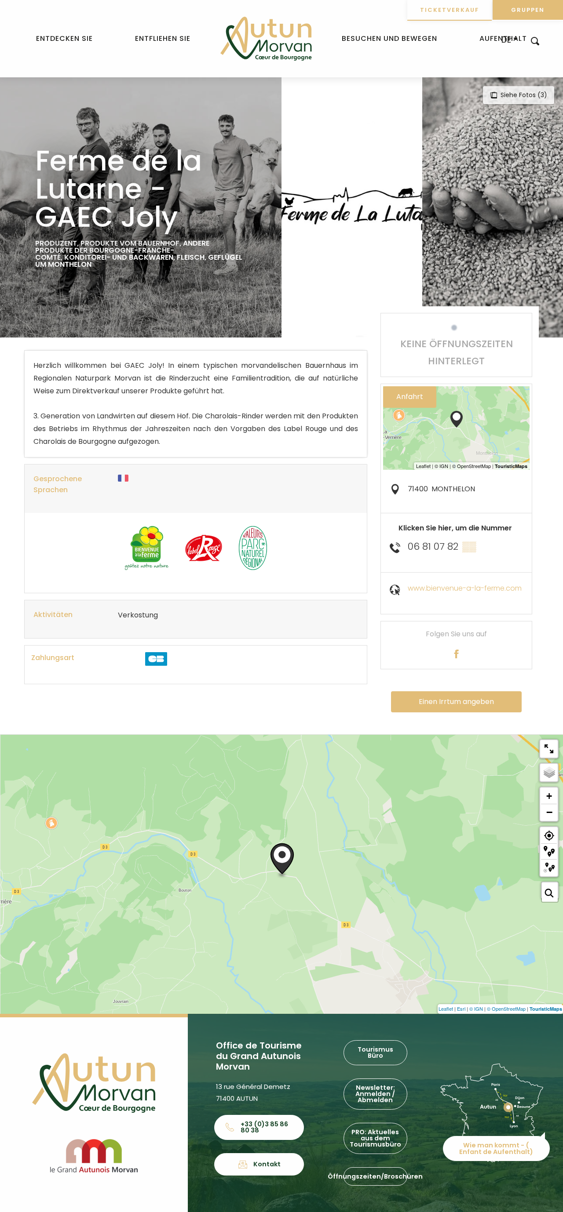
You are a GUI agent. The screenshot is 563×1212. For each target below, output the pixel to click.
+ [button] (549, 796)
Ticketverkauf (449, 10)
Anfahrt (409, 397)
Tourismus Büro (375, 1052)
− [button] (549, 812)
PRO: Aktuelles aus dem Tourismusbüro (375, 1138)
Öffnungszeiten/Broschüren (375, 1176)
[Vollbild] (549, 749)
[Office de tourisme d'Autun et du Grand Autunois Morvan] (265, 39)
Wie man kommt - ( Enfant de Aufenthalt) (496, 1148)
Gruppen (528, 10)
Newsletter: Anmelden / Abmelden (375, 1094)
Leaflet (446, 1008)
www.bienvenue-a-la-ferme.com (465, 588)
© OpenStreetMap (506, 1008)
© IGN (476, 1008)
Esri (461, 1008)
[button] (535, 40)
